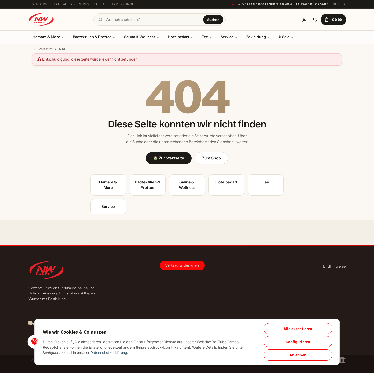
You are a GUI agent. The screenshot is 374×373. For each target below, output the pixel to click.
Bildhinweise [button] (334, 266)
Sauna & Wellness (139, 37)
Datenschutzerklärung (108, 352)
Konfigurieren (298, 341)
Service (227, 37)
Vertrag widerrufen (182, 265)
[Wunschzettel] (315, 19)
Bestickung (38, 4)
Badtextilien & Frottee (92, 37)
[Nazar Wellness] (41, 19)
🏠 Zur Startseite (168, 158)
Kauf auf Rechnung (71, 4)
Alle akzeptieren (298, 328)
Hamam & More (46, 37)
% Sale (284, 37)
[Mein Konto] (304, 19)
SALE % (99, 4)
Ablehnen (298, 355)
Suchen (213, 20)
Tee (205, 37)
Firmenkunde (122, 4)
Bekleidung (256, 37)
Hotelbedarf (178, 37)
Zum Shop (211, 158)
